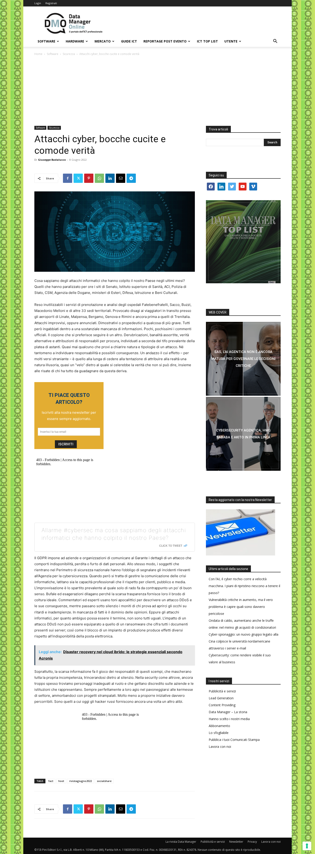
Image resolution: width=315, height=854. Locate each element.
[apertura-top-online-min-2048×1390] (243, 241)
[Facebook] (67, 178)
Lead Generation (221, 698)
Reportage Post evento (165, 41)
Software (46, 41)
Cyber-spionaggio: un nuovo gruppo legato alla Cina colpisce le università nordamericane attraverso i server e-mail (243, 641)
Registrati (51, 3)
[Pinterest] (88, 178)
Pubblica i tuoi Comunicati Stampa (234, 739)
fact (50, 781)
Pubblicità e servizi (222, 691)
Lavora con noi (220, 746)
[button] (275, 41)
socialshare (104, 781)
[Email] (120, 178)
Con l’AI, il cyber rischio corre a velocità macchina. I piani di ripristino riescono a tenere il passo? (244, 586)
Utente (231, 41)
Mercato (103, 41)
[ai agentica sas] (243, 359)
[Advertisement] (157, 91)
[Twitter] (78, 178)
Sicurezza (69, 54)
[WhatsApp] (99, 178)
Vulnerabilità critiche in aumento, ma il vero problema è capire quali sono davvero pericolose (241, 606)
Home (38, 54)
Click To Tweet (170, 545)
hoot (61, 781)
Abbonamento (219, 726)
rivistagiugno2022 (80, 781)
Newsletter (236, 842)
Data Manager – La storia (228, 712)
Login (37, 3)
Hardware (75, 41)
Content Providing (222, 705)
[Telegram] (131, 178)
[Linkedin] (110, 178)
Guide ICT (129, 41)
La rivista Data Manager (181, 842)
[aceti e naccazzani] (243, 434)
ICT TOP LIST (207, 41)
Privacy (252, 842)
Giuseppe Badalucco (52, 159)
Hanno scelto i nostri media (229, 719)
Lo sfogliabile (219, 732)
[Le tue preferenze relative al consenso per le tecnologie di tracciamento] (307, 846)
